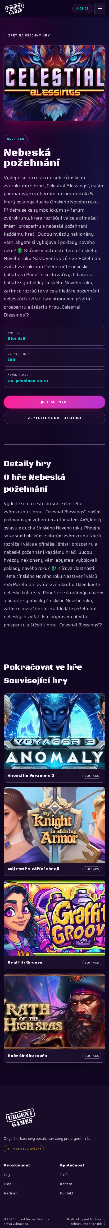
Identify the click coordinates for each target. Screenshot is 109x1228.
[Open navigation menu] (99, 8)
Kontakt (66, 1193)
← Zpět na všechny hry (27, 35)
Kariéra (66, 1184)
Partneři (10, 1193)
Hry (7, 1175)
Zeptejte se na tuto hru (54, 418)
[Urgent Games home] (14, 8)
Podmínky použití (79, 1219)
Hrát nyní (54, 402)
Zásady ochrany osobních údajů (88, 1221)
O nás (64, 1175)
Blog (7, 1184)
